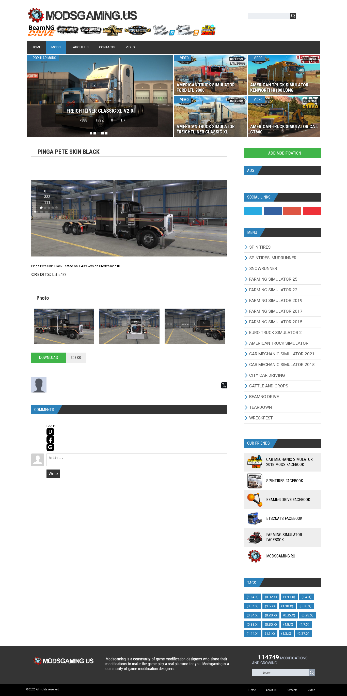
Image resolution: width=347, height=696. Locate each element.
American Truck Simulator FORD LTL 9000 (206, 87)
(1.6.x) (270, 606)
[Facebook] (273, 211)
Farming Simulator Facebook (284, 537)
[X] (224, 385)
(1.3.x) (286, 633)
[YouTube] (312, 211)
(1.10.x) (287, 606)
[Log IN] (302, 17)
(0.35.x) (289, 615)
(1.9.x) (288, 624)
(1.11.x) (253, 633)
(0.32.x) (271, 597)
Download (48, 357)
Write (53, 473)
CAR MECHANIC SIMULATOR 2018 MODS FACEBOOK (289, 462)
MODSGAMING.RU (280, 556)
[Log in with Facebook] (50, 439)
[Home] (121, 34)
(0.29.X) (271, 615)
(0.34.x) (253, 615)
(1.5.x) (270, 633)
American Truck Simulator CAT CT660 (283, 129)
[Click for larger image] (64, 326)
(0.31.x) (253, 606)
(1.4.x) (306, 597)
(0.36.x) (305, 606)
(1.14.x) (253, 597)
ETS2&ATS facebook (284, 518)
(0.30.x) (271, 624)
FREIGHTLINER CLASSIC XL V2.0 (100, 111)
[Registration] (314, 17)
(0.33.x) (253, 624)
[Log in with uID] (50, 432)
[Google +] (292, 211)
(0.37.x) (303, 633)
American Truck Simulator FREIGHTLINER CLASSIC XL (206, 129)
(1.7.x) (304, 624)
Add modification (284, 153)
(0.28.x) (307, 615)
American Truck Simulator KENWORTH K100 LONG (279, 87)
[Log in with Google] (50, 447)
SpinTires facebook (284, 480)
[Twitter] (253, 211)
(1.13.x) (289, 597)
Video (184, 58)
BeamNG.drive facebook (288, 499)
